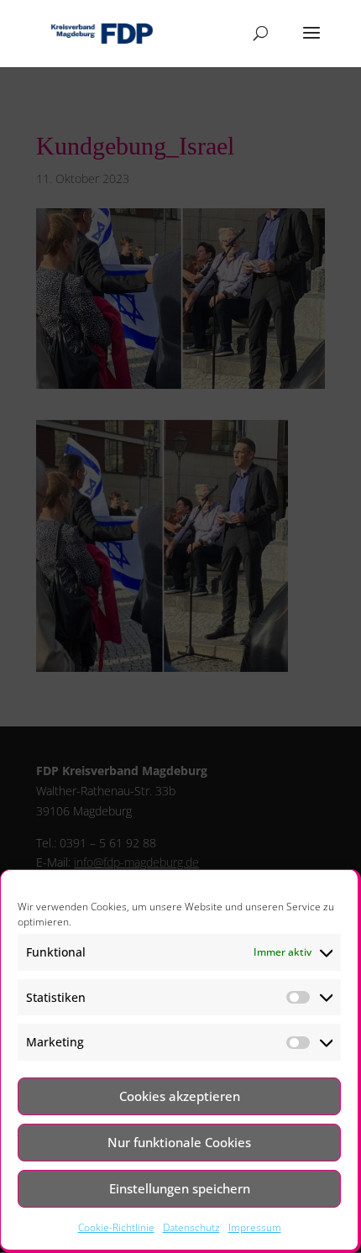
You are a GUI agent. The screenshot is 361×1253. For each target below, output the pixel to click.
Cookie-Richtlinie (116, 1227)
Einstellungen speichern (179, 1188)
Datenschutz (191, 1227)
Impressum (254, 1227)
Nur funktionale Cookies (179, 1142)
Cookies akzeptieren (179, 1096)
